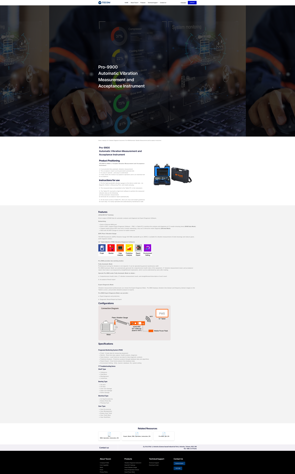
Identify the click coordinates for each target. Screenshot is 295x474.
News (101, 467)
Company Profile (104, 462)
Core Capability (104, 465)
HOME (126, 2)
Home (99, 140)
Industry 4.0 (105, 140)
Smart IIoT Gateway (129, 465)
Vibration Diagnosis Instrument (117, 140)
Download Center (154, 465)
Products (142, 2)
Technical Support (152, 2)
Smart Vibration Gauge (130, 467)
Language (183, 2)
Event (101, 469)
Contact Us (163, 2)
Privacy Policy (104, 472)
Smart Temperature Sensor (131, 469)
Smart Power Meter (129, 472)
